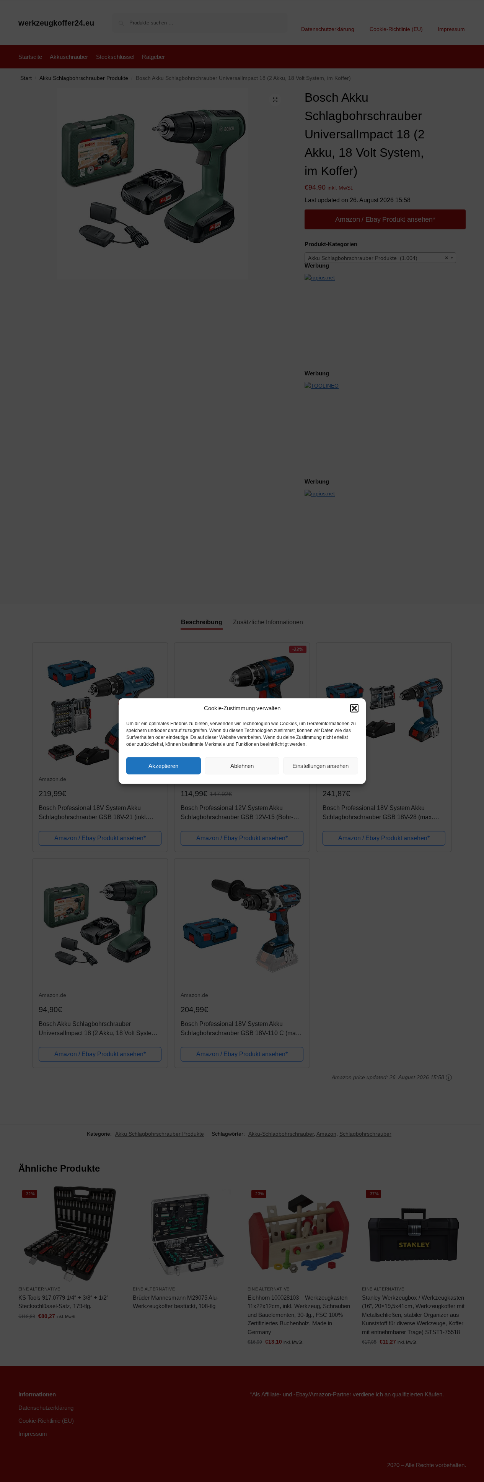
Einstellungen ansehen (320, 765)
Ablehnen (242, 765)
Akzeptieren (163, 765)
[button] (354, 708)
